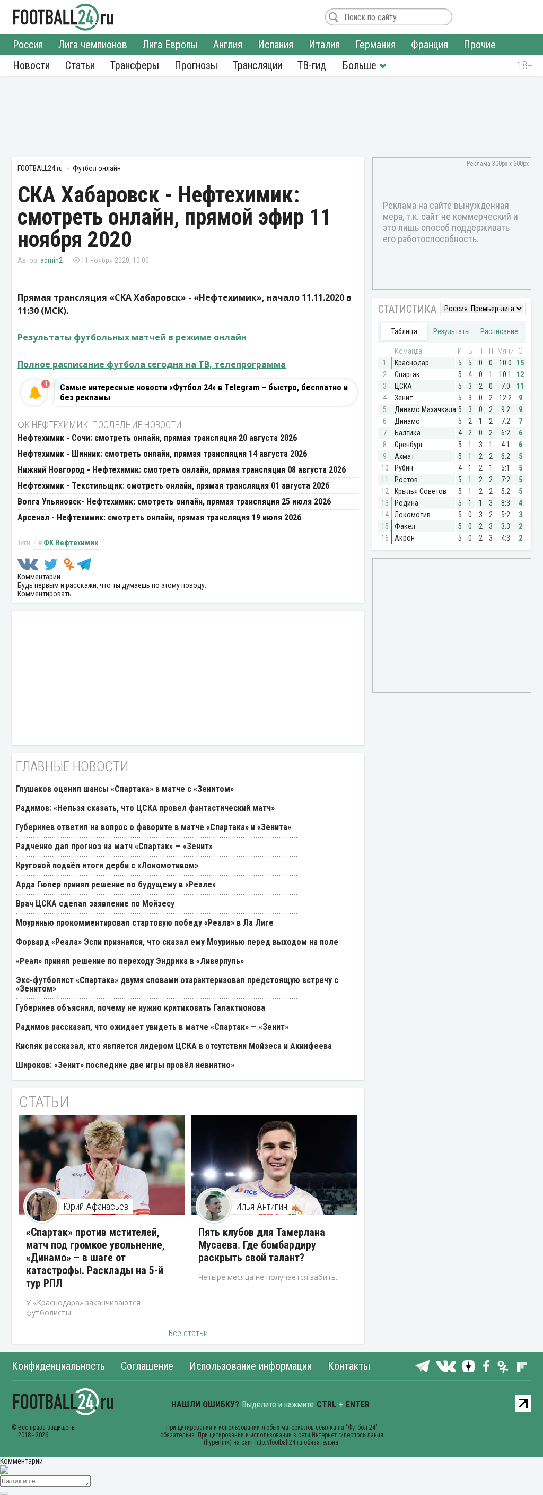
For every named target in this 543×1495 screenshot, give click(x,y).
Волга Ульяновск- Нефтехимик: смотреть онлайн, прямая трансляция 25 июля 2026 (174, 502)
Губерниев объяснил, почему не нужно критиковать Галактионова (140, 1008)
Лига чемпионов (92, 44)
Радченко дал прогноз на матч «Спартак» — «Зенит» (114, 846)
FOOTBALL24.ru (63, 17)
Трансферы (134, 65)
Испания (275, 44)
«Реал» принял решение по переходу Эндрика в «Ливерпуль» (130, 961)
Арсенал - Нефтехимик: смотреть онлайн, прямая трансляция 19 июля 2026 (159, 517)
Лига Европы (170, 44)
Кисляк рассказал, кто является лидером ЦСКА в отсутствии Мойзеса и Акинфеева (174, 1046)
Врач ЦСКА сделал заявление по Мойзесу (95, 904)
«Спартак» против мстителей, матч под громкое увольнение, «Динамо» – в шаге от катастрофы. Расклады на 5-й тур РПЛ (95, 1257)
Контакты (349, 1366)
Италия (324, 44)
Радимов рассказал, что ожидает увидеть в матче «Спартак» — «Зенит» (152, 1027)
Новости (31, 65)
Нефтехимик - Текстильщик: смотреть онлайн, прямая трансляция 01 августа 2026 (173, 486)
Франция (429, 44)
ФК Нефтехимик (70, 543)
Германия (375, 44)
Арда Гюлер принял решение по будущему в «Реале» (116, 884)
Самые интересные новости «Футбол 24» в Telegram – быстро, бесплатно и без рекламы (204, 392)
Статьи (80, 65)
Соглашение (147, 1366)
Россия (28, 44)
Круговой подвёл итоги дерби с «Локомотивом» (107, 865)
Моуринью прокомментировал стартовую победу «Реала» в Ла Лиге (145, 923)
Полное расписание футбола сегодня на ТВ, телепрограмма (151, 364)
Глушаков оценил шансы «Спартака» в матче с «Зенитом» (125, 789)
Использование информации (250, 1366)
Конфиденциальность (58, 1366)
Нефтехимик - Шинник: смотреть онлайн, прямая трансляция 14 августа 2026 (162, 454)
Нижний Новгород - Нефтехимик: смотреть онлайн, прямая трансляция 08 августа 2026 (181, 470)
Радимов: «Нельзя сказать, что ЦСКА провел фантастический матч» (145, 808)
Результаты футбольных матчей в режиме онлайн (132, 337)
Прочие (479, 44)
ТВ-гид (311, 65)
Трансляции (257, 65)
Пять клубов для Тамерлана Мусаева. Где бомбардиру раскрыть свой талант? (261, 1245)
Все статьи (188, 1333)
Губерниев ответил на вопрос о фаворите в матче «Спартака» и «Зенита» (153, 827)
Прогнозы (195, 65)
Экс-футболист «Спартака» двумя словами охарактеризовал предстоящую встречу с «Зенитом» (177, 984)
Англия (227, 44)
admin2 (51, 260)
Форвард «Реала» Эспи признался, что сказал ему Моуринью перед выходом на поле (177, 942)
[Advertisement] (271, 116)
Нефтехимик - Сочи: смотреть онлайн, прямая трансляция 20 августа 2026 (157, 438)
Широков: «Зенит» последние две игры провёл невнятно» (125, 1065)
